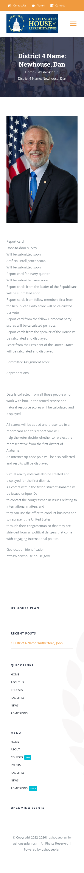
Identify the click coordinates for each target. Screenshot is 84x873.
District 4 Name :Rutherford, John (38, 643)
